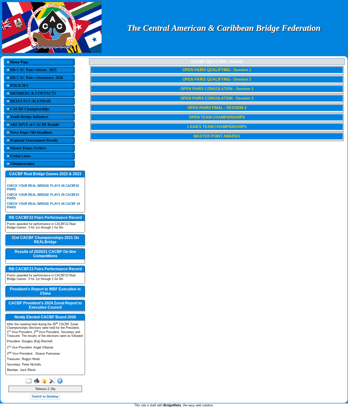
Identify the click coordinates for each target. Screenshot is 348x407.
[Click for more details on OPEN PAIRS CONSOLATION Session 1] (217, 92)
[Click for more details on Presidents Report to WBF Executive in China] (45, 297)
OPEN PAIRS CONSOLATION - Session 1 (217, 89)
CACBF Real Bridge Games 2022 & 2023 (45, 174)
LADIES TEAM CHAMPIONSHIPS (217, 127)
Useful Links (20, 156)
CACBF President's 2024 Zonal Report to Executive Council (45, 305)
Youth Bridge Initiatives (28, 117)
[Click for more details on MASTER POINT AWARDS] (217, 139)
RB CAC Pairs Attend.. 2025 (33, 70)
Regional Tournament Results (33, 140)
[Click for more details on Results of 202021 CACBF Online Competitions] (45, 261)
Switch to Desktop (45, 396)
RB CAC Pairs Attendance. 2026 (36, 78)
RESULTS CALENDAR (30, 101)
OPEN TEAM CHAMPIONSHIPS (217, 117)
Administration (22, 164)
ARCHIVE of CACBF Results (34, 125)
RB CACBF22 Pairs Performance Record (45, 217)
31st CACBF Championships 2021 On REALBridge (45, 240)
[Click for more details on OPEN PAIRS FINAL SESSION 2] (217, 111)
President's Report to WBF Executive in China (45, 291)
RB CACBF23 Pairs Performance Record (45, 269)
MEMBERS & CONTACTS (32, 93)
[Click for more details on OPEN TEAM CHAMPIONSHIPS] (217, 120)
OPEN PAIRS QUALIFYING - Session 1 (217, 70)
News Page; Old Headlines (30, 132)
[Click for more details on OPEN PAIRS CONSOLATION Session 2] (217, 101)
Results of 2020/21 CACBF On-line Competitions (45, 254)
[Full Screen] (30, 381)
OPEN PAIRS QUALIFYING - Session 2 (217, 79)
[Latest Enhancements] (45, 381)
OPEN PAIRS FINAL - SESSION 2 (216, 108)
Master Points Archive (27, 148)
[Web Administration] (53, 381)
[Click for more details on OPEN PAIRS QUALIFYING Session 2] (217, 82)
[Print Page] (37, 381)
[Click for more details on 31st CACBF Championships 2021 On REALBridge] (45, 246)
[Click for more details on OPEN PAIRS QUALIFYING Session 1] (217, 73)
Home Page (18, 62)
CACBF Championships (29, 109)
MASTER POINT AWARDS (217, 136)
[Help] (61, 381)
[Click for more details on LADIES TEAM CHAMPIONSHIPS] (217, 130)
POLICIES (18, 85)
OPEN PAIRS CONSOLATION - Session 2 (217, 98)
